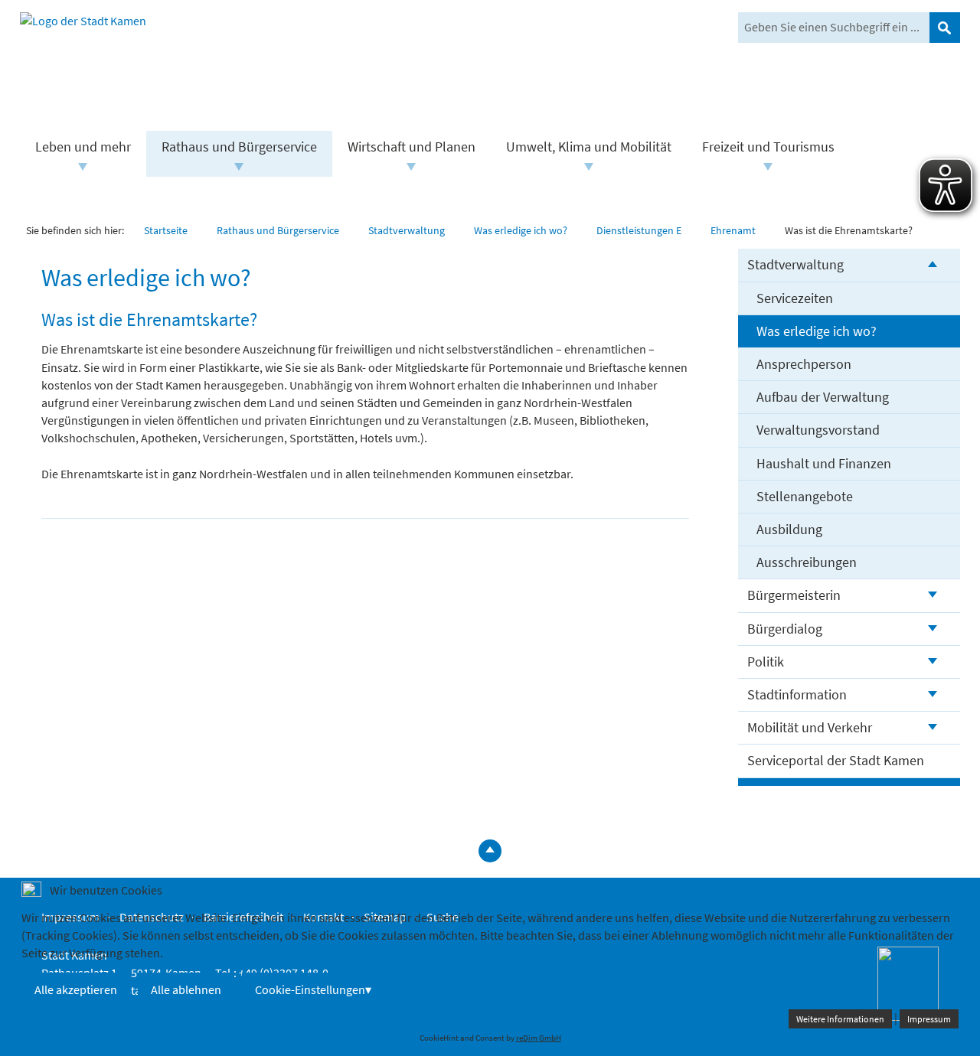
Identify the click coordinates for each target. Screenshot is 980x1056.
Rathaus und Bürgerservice (239, 146)
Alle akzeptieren (75, 989)
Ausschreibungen (806, 562)
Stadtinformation (797, 694)
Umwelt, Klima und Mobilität (588, 146)
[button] (83, 167)
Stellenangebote (804, 496)
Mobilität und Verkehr (809, 727)
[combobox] (833, 27)
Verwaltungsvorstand (818, 429)
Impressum (929, 1019)
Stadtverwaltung (795, 264)
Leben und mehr (83, 146)
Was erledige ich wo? (816, 331)
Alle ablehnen (186, 989)
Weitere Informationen (840, 1019)
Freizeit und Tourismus (768, 146)
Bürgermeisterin (794, 595)
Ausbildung (789, 529)
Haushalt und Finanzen (823, 463)
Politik (765, 661)
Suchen (944, 27)
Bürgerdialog (784, 628)
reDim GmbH (538, 1037)
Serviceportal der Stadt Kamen (835, 760)
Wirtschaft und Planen (411, 146)
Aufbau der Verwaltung (822, 397)
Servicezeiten (794, 298)
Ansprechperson (803, 364)
